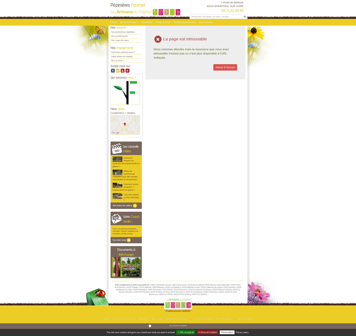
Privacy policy (242, 332)
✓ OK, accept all (186, 332)
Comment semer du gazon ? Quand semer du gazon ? (126, 187)
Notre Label (157, 319)
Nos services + (117, 60)
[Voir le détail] (117, 159)
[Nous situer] (125, 125)
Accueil (113, 22)
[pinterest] (127, 71)
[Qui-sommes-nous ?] (125, 92)
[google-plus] (117, 71)
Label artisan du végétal (121, 56)
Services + (144, 319)
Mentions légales (224, 319)
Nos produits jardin (119, 36)
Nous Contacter (206, 22)
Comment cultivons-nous (124, 319)
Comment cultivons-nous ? (123, 52)
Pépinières (128, 5)
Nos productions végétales (123, 32)
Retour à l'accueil (225, 67)
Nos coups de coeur (120, 40)
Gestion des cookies (204, 319)
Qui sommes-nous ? (129, 22)
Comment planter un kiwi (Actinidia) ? (131, 197)
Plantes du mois (163, 22)
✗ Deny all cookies (207, 332)
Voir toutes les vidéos (123, 205)
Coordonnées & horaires (177, 319)
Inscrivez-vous (119, 240)
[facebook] (113, 71)
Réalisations (147, 22)
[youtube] (122, 71)
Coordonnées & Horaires (184, 22)
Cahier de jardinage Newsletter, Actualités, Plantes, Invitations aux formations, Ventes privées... (125, 231)
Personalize (227, 332)
